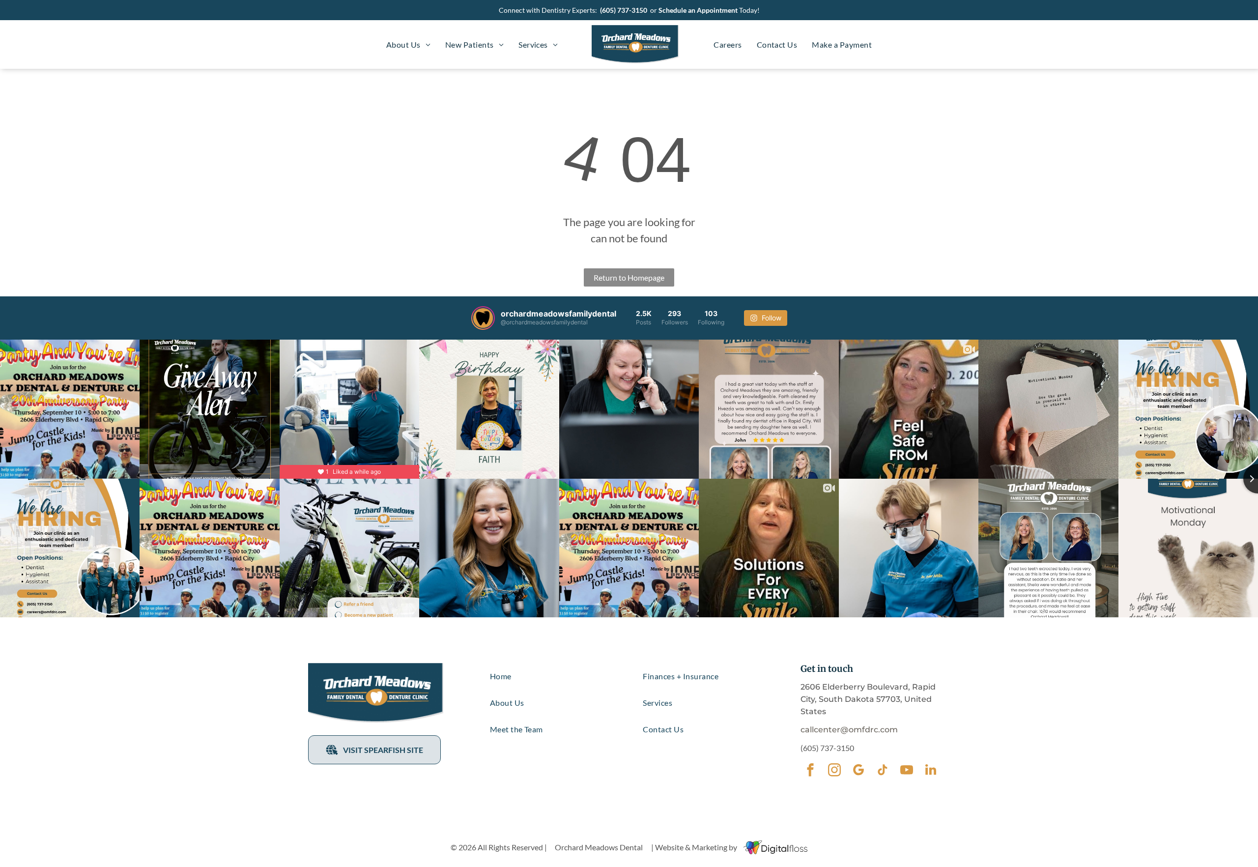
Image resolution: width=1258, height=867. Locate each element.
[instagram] (834, 771)
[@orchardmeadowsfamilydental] (483, 318)
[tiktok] (882, 771)
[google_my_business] (858, 771)
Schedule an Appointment (698, 10)
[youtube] (906, 771)
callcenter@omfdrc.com (849, 729)
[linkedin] (930, 771)
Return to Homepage (629, 277)
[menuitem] (408, 44)
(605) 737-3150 (623, 10)
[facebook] (810, 771)
